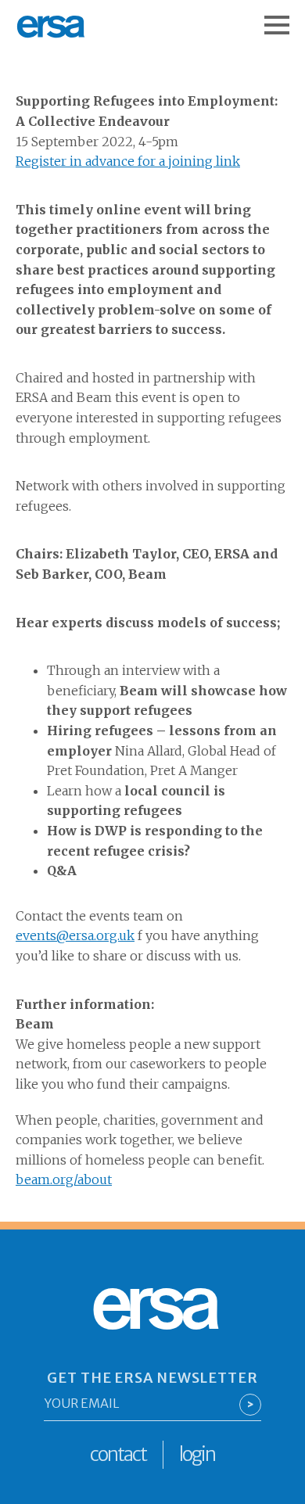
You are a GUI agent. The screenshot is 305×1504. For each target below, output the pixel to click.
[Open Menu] (284, 17)
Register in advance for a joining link (128, 161)
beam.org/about (64, 1179)
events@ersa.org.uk (75, 935)
